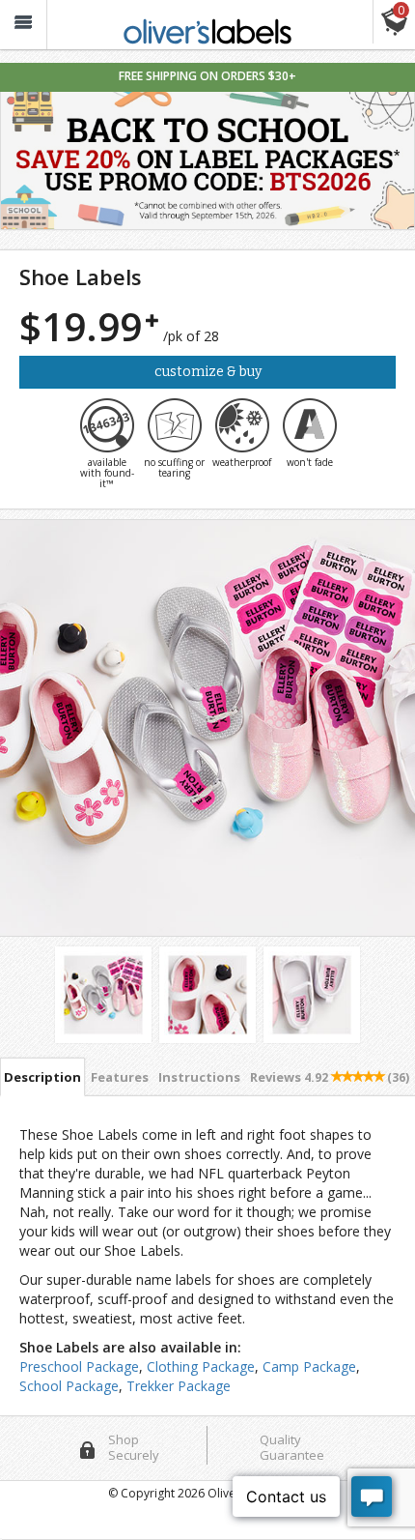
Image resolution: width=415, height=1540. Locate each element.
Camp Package (309, 1366)
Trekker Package (178, 1386)
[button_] (23, 24)
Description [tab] (42, 1077)
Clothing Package (201, 1366)
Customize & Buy (208, 371)
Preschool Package (79, 1366)
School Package (69, 1386)
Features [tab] (120, 1077)
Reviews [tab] (329, 1077)
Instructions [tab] (199, 1077)
